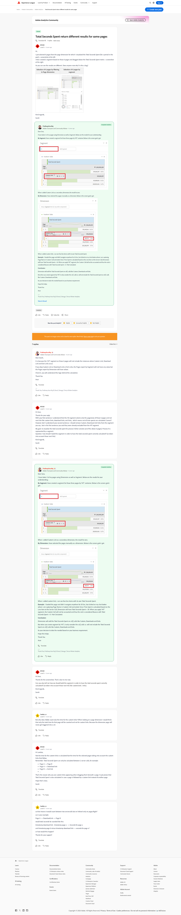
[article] (74, 374)
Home (18, 9)
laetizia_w (43, 714)
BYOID (42, 45)
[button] (154, 9)
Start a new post (88, 336)
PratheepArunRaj (48, 126)
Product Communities (27, 9)
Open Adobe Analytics (137, 20)
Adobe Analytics (39, 9)
